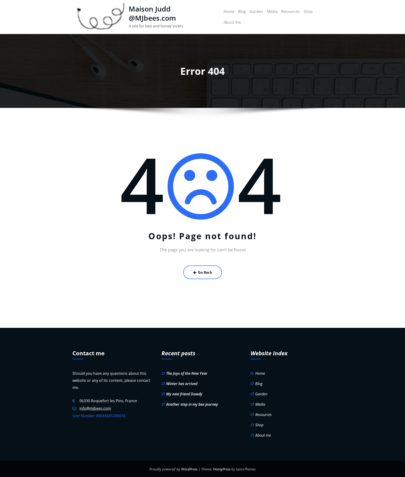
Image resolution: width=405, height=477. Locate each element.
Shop (308, 11)
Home (229, 11)
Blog (242, 11)
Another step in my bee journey (192, 404)
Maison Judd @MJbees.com (152, 13)
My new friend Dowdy (184, 394)
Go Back (205, 272)
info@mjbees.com (95, 408)
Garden (256, 11)
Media (272, 11)
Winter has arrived (181, 383)
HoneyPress (221, 469)
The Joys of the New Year (186, 373)
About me (232, 22)
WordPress (189, 469)
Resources (290, 11)
